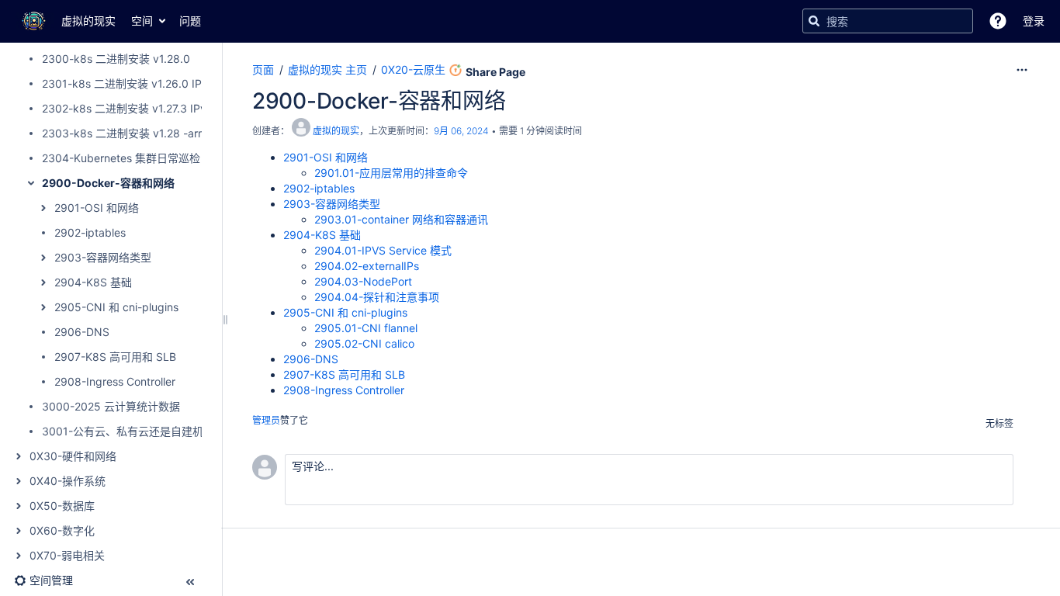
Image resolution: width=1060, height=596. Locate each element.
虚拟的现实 (336, 131)
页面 (263, 69)
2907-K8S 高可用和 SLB (115, 356)
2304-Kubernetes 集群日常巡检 (121, 158)
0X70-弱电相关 (67, 555)
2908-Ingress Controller (114, 381)
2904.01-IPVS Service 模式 (383, 250)
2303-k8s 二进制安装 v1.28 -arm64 (131, 133)
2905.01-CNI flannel (365, 327)
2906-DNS (81, 331)
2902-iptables (90, 232)
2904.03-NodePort (363, 281)
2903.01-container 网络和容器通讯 (401, 219)
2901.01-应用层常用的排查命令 (391, 172)
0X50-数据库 (62, 505)
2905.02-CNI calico (364, 343)
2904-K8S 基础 (93, 282)
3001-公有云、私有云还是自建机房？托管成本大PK (167, 431)
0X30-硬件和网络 (72, 456)
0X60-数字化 (62, 530)
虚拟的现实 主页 (327, 69)
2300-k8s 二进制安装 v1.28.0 (116, 58)
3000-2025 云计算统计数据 (111, 406)
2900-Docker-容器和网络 (108, 182)
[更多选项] (1022, 69)
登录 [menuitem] (1033, 20)
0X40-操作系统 (67, 480)
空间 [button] (142, 20)
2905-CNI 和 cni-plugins (116, 307)
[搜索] (814, 21)
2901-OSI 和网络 (96, 207)
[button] (998, 21)
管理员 (266, 420)
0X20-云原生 (413, 69)
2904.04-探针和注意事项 (376, 296)
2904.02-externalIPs (366, 265)
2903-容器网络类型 (102, 257)
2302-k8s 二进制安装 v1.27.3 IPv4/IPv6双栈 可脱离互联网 (186, 108)
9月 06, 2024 (461, 131)
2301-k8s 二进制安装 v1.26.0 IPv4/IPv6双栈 (153, 83)
